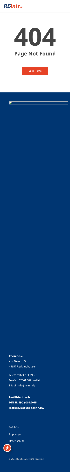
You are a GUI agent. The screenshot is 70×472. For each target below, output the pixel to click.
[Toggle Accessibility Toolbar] (7, 448)
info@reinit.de (26, 385)
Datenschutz (17, 441)
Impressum (16, 434)
